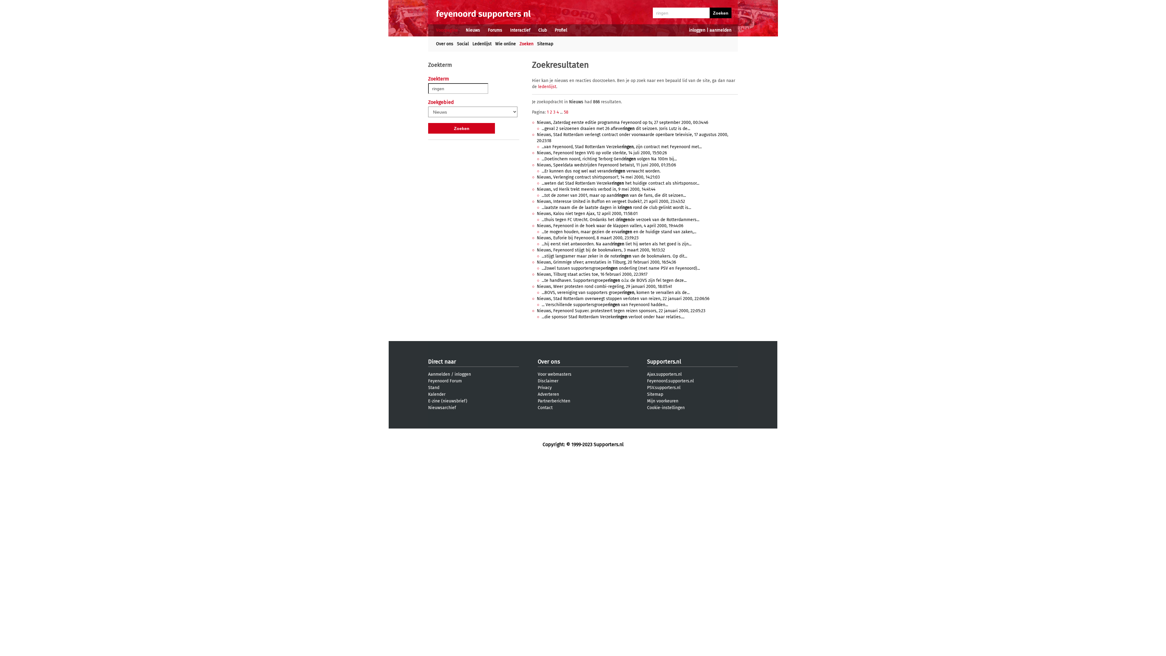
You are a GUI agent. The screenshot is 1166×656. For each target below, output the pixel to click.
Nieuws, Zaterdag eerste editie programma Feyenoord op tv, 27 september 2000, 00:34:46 (622, 122)
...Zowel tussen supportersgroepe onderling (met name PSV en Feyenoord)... (621, 268)
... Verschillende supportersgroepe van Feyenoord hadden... (605, 304)
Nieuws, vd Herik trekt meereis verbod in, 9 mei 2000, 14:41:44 (596, 189)
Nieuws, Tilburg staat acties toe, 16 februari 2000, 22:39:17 (592, 274)
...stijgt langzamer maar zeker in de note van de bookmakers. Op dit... (614, 256)
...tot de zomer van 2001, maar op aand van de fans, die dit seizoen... (614, 195)
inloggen (697, 30)
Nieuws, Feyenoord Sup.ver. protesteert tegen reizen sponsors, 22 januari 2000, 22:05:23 (621, 310)
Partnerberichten (554, 401)
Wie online (505, 43)
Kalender (436, 394)
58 (566, 112)
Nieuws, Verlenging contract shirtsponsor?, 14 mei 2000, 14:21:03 (598, 177)
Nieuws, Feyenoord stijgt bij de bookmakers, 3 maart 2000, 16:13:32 (601, 250)
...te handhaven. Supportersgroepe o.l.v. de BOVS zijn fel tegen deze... (614, 280)
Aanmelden (439, 374)
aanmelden (720, 30)
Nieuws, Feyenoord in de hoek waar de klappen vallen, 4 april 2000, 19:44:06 (610, 225)
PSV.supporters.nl (663, 387)
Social (463, 43)
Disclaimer (548, 381)
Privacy (545, 387)
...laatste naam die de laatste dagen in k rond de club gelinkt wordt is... (616, 207)
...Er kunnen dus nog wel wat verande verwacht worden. (601, 171)
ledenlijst (547, 86)
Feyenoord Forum (445, 381)
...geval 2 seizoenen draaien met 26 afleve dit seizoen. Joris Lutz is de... (616, 128)
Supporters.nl (664, 361)
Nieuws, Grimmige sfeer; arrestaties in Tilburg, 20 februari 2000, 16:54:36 (606, 262)
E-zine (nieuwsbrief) (447, 401)
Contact (545, 407)
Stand (433, 387)
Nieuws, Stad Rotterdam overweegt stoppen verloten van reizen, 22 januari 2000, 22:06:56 (623, 298)
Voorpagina (447, 30)
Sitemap (545, 43)
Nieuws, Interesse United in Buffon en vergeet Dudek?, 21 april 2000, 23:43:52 (611, 201)
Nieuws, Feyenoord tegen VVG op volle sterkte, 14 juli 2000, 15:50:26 (602, 152)
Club (542, 30)
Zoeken (527, 43)
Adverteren (548, 394)
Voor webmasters (554, 374)
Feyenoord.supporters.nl (670, 381)
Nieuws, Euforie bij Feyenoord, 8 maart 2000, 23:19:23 (588, 238)
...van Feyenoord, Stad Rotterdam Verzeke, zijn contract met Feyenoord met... (622, 146)
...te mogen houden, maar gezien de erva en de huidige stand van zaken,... (619, 231)
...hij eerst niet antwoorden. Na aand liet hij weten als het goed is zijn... (616, 244)
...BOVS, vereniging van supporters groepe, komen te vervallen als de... (616, 292)
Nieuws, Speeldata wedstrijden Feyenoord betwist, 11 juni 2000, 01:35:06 (606, 165)
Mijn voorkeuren (662, 401)
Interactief (520, 30)
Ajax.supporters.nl (664, 374)
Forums (495, 30)
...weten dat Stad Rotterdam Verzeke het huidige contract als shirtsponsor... (620, 183)
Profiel (561, 30)
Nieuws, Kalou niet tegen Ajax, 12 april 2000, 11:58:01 (587, 213)
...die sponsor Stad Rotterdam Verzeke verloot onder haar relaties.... (613, 316)
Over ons (444, 43)
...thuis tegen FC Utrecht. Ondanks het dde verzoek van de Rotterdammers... (620, 219)
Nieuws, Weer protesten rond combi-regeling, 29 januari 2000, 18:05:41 (604, 286)
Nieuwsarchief (442, 407)
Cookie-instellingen (666, 407)
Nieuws (473, 30)
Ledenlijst (482, 43)
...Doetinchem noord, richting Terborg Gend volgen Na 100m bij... (609, 159)
